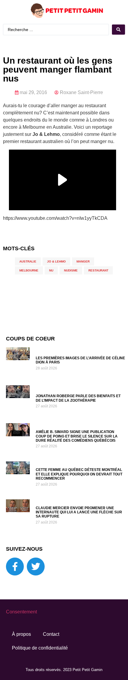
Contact (51, 634)
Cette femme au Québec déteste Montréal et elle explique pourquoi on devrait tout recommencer (79, 474)
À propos (21, 634)
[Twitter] (36, 566)
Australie (27, 261)
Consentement (21, 611)
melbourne (28, 270)
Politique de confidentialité (40, 647)
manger (83, 261)
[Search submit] (118, 29)
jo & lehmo (56, 261)
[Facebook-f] (15, 566)
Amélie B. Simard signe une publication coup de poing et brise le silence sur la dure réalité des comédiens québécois (77, 436)
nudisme (71, 270)
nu (51, 270)
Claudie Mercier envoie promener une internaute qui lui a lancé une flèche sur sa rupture (79, 512)
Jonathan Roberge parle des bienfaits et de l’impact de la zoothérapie (78, 398)
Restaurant (98, 270)
